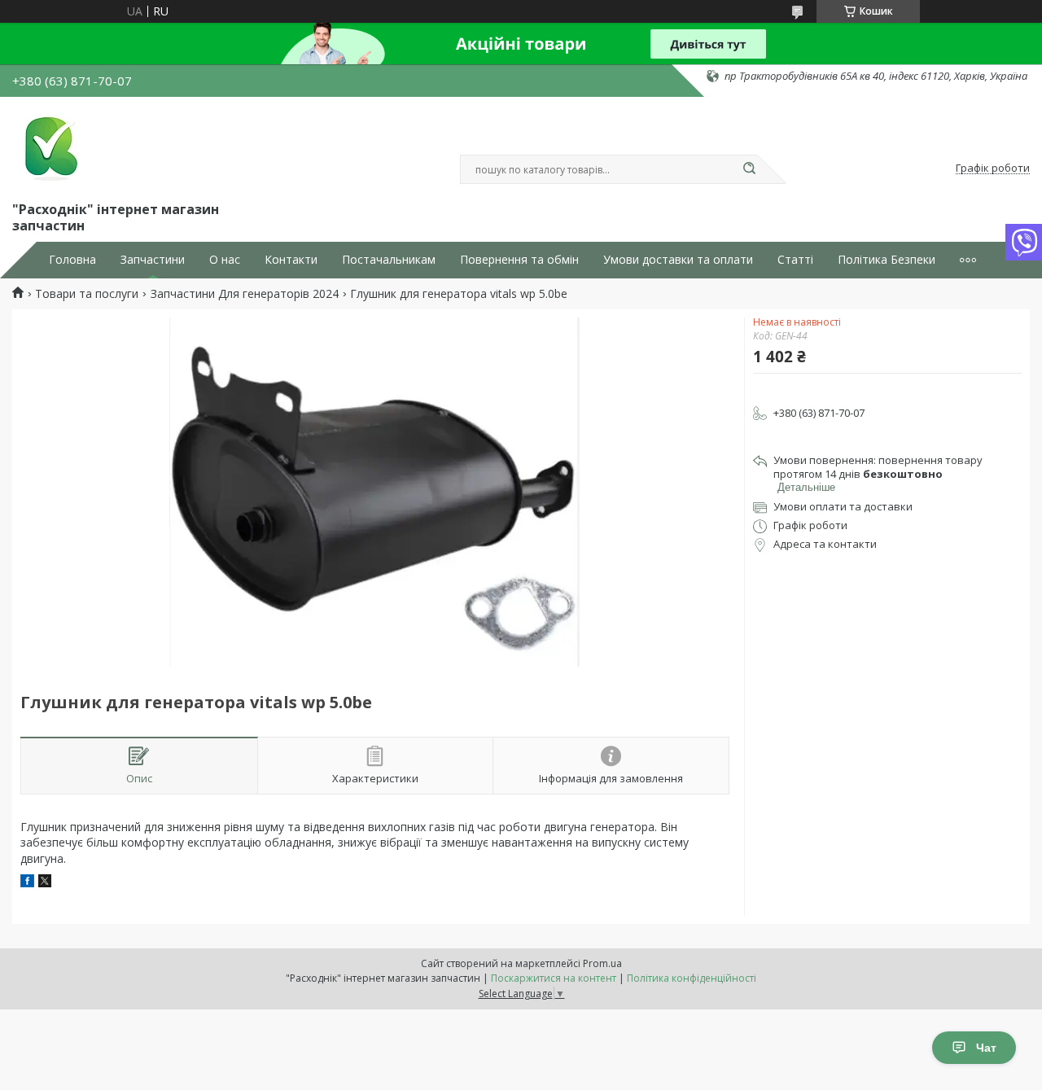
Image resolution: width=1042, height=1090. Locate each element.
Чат (986, 1047)
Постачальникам (389, 259)
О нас (224, 259)
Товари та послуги (86, 294)
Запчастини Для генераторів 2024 (245, 294)
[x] (44, 883)
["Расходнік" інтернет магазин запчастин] (48, 145)
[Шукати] (749, 169)
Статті (795, 259)
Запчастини (152, 259)
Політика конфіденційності (691, 978)
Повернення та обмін (519, 259)
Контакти (291, 259)
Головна (72, 259)
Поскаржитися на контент (553, 978)
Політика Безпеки (886, 259)
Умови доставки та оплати (678, 259)
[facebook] (27, 883)
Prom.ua (602, 963)
